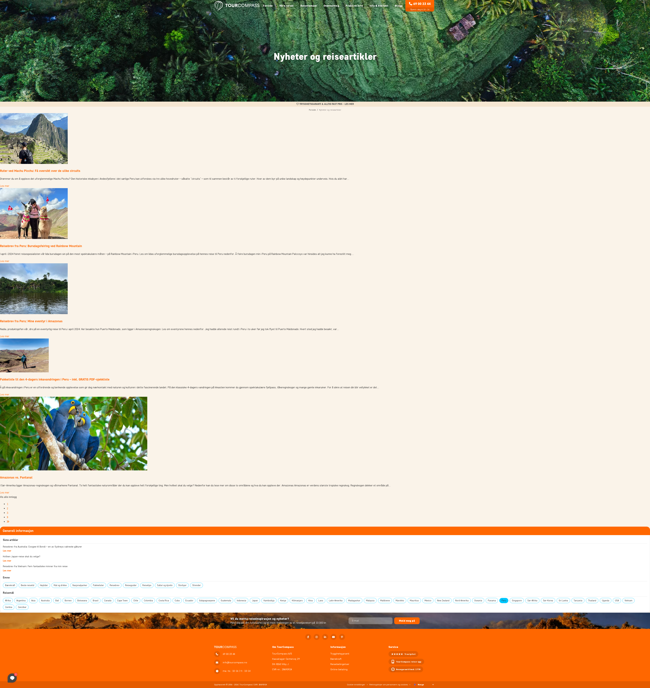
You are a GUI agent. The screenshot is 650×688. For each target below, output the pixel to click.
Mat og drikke (60, 585)
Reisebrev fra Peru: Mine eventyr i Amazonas (31, 321)
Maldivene (385, 600)
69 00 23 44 (422, 4)
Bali (57, 600)
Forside (268, 5)
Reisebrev (114, 585)
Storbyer (182, 585)
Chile (135, 600)
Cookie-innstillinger (356, 684)
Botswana (82, 600)
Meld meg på (407, 620)
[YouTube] (334, 637)
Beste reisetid (27, 585)
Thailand (592, 600)
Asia (33, 600)
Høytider (44, 585)
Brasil (95, 600)
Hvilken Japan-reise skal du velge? (21, 556)
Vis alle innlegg (8, 497)
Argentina (21, 600)
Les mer (4, 185)
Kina (310, 600)
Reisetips (146, 585)
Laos (320, 600)
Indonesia (241, 600)
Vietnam (628, 600)
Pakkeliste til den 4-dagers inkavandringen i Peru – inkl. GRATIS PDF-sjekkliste (55, 379)
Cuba (177, 600)
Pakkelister (98, 585)
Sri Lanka (563, 600)
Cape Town (122, 600)
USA (617, 600)
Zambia (8, 607)
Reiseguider (131, 585)
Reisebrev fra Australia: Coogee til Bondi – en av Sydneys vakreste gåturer (42, 546)
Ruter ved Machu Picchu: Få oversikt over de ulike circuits (40, 171)
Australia (45, 600)
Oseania (478, 600)
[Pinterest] (342, 637)
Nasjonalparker (79, 585)
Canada (107, 600)
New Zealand (443, 600)
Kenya (283, 600)
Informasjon (338, 647)
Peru (504, 600)
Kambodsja (269, 600)
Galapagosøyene (207, 600)
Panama (492, 600)
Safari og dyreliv (164, 585)
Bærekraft (10, 585)
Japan (255, 600)
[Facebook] (308, 637)
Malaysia (370, 600)
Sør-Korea (548, 600)
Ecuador (189, 600)
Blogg (398, 5)
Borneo (68, 600)
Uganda (605, 600)
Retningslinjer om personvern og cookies (388, 684)
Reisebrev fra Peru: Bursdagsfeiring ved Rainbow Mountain (41, 246)
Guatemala (226, 600)
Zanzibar (22, 607)
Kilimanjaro (297, 600)
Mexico (428, 600)
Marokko (400, 600)
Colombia (148, 600)
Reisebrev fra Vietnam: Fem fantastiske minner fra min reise (35, 566)
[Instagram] (317, 637)
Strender (196, 585)
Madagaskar (354, 600)
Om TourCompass (283, 647)
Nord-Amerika (462, 600)
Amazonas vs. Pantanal (16, 477)
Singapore (517, 600)
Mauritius (414, 600)
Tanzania (578, 600)
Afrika (8, 600)
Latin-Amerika (335, 600)
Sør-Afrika (532, 600)
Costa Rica (164, 600)
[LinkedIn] (325, 637)
